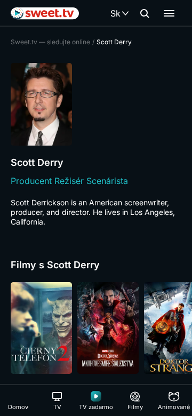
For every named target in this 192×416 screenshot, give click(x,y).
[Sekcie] (169, 13)
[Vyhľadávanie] (144, 13)
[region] (96, 328)
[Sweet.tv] (45, 13)
